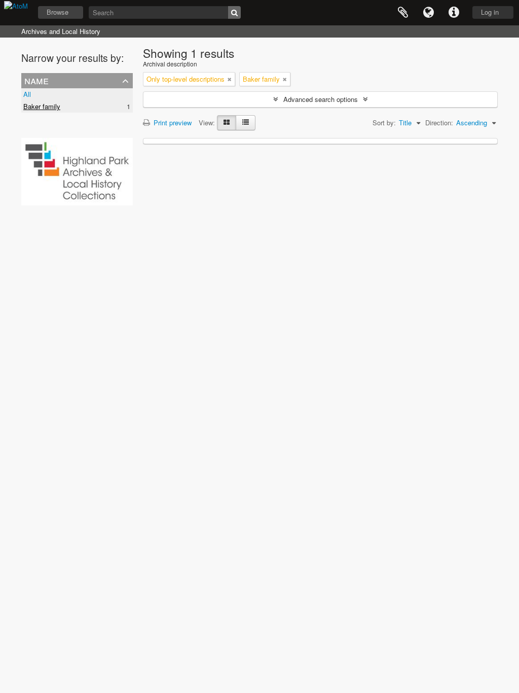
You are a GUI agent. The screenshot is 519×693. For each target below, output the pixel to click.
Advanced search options (320, 99)
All (27, 94)
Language (428, 12)
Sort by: (384, 122)
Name (36, 80)
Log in (490, 12)
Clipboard (403, 12)
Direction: (439, 122)
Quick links (453, 12)
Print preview (172, 122)
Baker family (41, 106)
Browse (57, 12)
